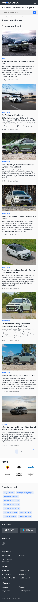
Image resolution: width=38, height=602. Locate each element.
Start (3, 8)
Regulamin (22, 587)
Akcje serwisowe (9, 493)
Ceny (3, 59)
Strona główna (6, 555)
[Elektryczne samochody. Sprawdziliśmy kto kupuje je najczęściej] (19, 252)
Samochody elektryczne (11, 500)
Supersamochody (25, 512)
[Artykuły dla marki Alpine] (30, 467)
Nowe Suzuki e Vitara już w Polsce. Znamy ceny (18, 62)
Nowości (8, 8)
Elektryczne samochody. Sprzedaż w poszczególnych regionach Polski (16, 324)
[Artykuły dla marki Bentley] (30, 474)
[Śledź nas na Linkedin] (3, 543)
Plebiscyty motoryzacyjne (24, 493)
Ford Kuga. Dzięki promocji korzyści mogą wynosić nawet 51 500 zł (18, 165)
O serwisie (5, 587)
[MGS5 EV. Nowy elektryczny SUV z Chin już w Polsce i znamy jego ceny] (19, 409)
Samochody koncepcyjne (11, 508)
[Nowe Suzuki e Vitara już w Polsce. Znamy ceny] (19, 43)
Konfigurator (5, 570)
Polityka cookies (6, 591)
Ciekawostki (6, 112)
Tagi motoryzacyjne (10, 516)
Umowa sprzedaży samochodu (7, 560)
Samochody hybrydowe (11, 504)
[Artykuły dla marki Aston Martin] (7, 474)
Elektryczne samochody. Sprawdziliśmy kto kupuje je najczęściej (18, 271)
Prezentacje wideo (18, 8)
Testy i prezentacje (30, 8)
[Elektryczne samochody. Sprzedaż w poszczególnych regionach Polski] (19, 305)
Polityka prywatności (25, 591)
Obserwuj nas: (6, 538)
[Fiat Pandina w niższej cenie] (19, 97)
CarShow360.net (24, 570)
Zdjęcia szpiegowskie (25, 516)
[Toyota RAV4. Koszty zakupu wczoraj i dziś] (19, 357)
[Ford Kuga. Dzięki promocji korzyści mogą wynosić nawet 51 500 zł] (19, 146)
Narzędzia (5, 566)
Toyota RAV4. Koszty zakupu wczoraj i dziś (18, 375)
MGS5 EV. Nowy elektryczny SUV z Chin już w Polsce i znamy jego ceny (19, 428)
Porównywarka (6, 574)
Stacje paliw (22, 574)
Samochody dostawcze (11, 497)
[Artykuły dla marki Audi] (19, 474)
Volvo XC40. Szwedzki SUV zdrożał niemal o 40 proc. (19, 217)
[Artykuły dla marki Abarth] (7, 467)
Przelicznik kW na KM (8, 578)
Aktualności (22, 555)
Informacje (6, 583)
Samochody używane (10, 512)
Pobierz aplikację (6, 524)
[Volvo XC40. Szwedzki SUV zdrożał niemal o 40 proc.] (19, 198)
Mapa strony (6, 551)
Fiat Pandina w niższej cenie (12, 115)
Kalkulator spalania (24, 578)
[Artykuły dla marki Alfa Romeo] (19, 467)
